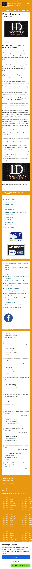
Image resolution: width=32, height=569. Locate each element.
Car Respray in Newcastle (11, 286)
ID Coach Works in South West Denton (10, 539)
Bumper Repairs (9, 204)
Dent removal (8, 207)
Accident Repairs (9, 197)
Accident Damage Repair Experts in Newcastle (16, 283)
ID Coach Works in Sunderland (8, 516)
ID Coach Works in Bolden (7, 514)
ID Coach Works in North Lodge (8, 518)
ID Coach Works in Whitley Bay (8, 503)
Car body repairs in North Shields (13, 307)
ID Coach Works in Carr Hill (7, 524)
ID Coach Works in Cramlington (8, 497)
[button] (20, 565)
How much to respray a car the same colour (15, 212)
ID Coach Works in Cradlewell (8, 528)
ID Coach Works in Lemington (8, 509)
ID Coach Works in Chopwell (8, 535)
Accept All (16, 557)
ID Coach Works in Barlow (7, 531)
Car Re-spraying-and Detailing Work (14, 304)
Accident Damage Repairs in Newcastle (14, 291)
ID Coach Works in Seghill (7, 499)
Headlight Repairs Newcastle (11, 335)
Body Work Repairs (9, 202)
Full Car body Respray (10, 302)
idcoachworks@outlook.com (15, 107)
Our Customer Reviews (9, 350)
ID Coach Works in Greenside (8, 507)
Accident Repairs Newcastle (10, 438)
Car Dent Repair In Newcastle (12, 288)
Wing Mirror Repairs (10, 227)
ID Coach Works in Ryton (26, 509)
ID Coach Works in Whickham (8, 511)
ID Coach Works (9, 214)
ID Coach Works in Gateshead (8, 512)
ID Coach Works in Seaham (7, 520)
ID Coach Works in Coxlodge (8, 529)
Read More (7, 362)
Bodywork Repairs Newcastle (14, 3)
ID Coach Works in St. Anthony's (8, 541)
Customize (16, 561)
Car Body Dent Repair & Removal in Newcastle (16, 280)
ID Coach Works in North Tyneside (9, 505)
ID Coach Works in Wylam (7, 522)
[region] (16, 555)
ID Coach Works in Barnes (7, 533)
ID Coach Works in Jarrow (26, 495)
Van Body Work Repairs (11, 224)
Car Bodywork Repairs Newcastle (12, 421)
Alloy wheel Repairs (10, 199)
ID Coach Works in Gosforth (7, 501)
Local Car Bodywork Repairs (12, 219)
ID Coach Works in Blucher (26, 507)
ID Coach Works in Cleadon (7, 537)
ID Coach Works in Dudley (26, 499)
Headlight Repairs (9, 209)
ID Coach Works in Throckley (11, 387)
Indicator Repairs (9, 217)
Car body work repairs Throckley (12, 81)
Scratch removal (9, 222)
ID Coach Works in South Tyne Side (9, 495)
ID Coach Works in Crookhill (7, 526)
